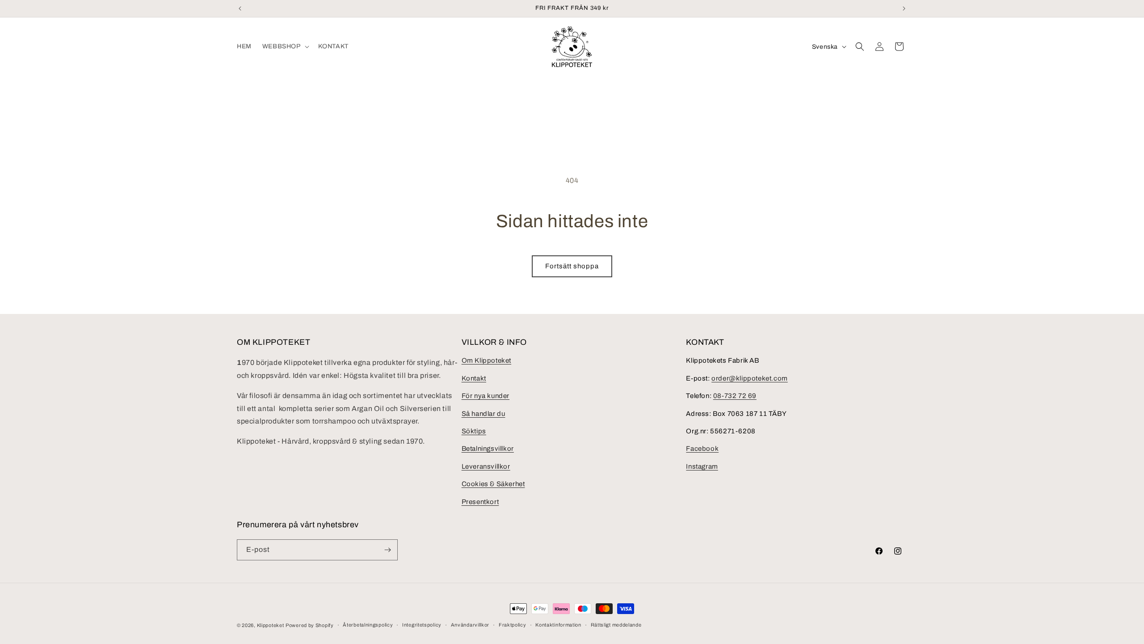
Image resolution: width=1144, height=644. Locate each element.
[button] (285, 46)
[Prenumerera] (387, 549)
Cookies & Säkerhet (493, 483)
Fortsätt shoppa (572, 266)
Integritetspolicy (422, 624)
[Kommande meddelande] (904, 8)
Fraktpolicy (512, 624)
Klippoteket (270, 625)
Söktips (474, 431)
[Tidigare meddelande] (240, 8)
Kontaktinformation (558, 624)
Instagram (702, 466)
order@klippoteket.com (749, 378)
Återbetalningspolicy (368, 624)
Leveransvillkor (486, 466)
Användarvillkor (470, 624)
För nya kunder (485, 395)
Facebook (702, 448)
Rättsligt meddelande (616, 624)
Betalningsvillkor (488, 448)
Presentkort (480, 501)
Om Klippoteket (486, 360)
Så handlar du (483, 413)
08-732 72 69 (735, 395)
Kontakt (474, 378)
